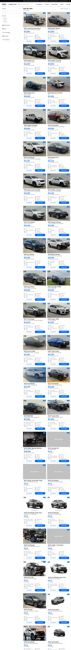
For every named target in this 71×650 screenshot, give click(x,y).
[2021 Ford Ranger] (34, 310)
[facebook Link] (69, 1)
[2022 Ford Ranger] (58, 374)
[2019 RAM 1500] (34, 407)
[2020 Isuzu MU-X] (34, 277)
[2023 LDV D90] (34, 600)
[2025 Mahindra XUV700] (58, 84)
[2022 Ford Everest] (34, 213)
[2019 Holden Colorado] (34, 116)
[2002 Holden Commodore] (58, 536)
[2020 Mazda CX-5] (34, 51)
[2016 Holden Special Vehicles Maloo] (34, 439)
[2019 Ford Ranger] (34, 148)
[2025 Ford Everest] (58, 600)
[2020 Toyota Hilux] (58, 342)
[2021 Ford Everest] (58, 116)
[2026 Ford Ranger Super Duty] (34, 504)
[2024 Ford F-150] (34, 568)
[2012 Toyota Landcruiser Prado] (34, 471)
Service (61, 4)
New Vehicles (39, 4)
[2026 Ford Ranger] (34, 374)
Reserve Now (40, 41)
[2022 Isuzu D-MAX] (34, 342)
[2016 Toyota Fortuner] (58, 213)
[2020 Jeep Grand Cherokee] (34, 181)
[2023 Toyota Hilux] (58, 407)
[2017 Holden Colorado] (58, 51)
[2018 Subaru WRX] (58, 310)
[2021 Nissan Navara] (58, 245)
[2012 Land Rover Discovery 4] (34, 19)
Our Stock (47, 4)
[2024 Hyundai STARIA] (58, 277)
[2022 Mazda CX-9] (58, 148)
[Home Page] (4, 4)
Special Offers (55, 4)
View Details (29, 41)
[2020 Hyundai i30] (58, 439)
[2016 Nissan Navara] (58, 19)
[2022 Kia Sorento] (34, 245)
